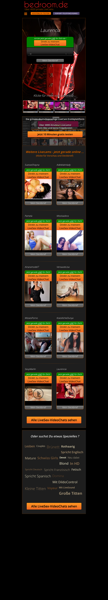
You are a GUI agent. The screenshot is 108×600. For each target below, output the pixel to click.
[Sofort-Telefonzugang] (29, 13)
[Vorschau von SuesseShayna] (38, 198)
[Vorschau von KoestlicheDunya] (70, 351)
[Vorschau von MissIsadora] (70, 249)
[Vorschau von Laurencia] (70, 394)
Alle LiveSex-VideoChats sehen (54, 420)
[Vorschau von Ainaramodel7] (38, 300)
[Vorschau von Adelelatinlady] (70, 198)
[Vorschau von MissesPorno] (38, 351)
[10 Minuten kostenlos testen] (28, 13)
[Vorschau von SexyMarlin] (38, 402)
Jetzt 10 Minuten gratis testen (55, 134)
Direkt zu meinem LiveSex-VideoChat (50, 43)
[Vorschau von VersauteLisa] (70, 300)
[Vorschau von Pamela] (38, 249)
